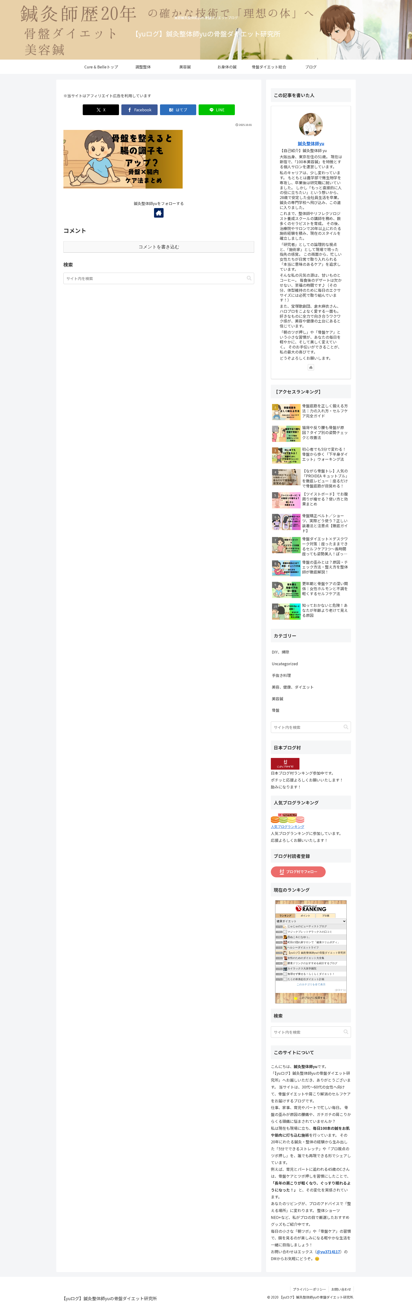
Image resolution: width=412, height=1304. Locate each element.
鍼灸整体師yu (311, 143)
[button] (249, 278)
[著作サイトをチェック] (159, 213)
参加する (340, 990)
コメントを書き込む (159, 246)
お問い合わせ (341, 1289)
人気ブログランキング (287, 826)
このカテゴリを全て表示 (311, 984)
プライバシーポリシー (309, 1289)
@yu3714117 (328, 1251)
